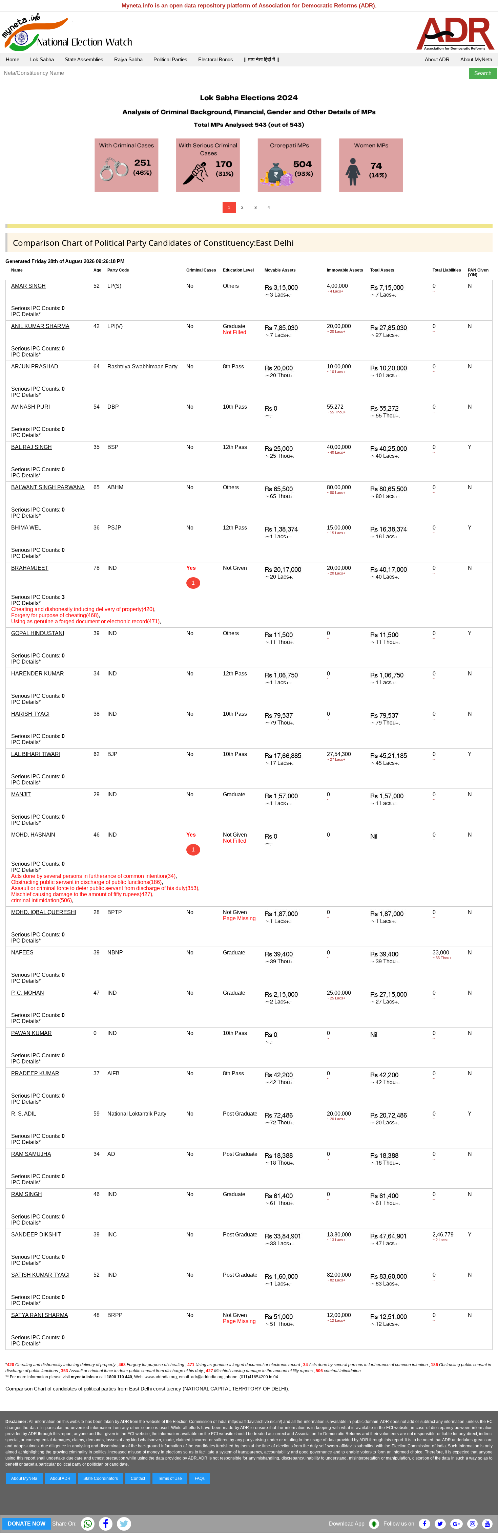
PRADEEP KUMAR (35, 1073)
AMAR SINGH (28, 286)
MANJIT (21, 794)
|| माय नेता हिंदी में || (261, 59)
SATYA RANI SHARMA (39, 1315)
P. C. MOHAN (27, 993)
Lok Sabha (42, 59)
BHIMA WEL (26, 528)
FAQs (200, 1478)
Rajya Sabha (128, 59)
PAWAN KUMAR (31, 1033)
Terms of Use (170, 1478)
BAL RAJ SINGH (31, 447)
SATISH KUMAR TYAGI (40, 1275)
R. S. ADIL (23, 1114)
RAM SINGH (26, 1194)
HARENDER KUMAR (37, 673)
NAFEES (22, 952)
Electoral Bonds (215, 59)
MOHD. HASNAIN (33, 835)
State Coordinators (100, 1478)
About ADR (437, 59)
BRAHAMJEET (29, 568)
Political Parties (170, 59)
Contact (138, 1478)
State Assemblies (84, 59)
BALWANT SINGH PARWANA (48, 487)
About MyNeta (476, 59)
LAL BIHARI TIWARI (35, 754)
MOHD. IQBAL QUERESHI (43, 912)
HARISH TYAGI (30, 714)
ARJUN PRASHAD (34, 366)
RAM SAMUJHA (31, 1154)
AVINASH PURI (30, 407)
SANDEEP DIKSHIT (36, 1234)
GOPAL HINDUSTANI (37, 633)
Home (12, 59)
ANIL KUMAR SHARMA (40, 326)
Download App (347, 1524)
